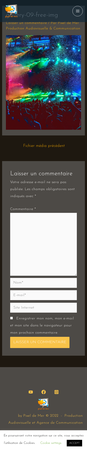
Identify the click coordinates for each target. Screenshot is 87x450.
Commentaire (23, 209)
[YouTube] (31, 392)
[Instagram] (56, 392)
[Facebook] (43, 392)
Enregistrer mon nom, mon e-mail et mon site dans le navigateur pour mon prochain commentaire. (42, 326)
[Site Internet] (43, 309)
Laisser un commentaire (26, 23)
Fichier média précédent (44, 146)
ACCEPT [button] (74, 443)
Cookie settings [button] (50, 443)
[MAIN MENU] (77, 11)
